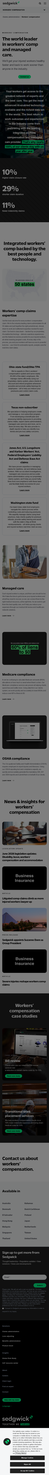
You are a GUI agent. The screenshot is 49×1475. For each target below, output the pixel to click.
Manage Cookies (27, 1458)
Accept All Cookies (27, 1471)
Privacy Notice (20, 1453)
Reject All (27, 1464)
